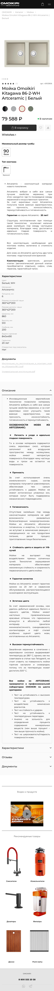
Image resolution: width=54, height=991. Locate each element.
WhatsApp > (9, 134)
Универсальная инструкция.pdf (18, 371)
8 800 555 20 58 (27, 979)
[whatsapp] (23, 986)
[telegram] (30, 986)
